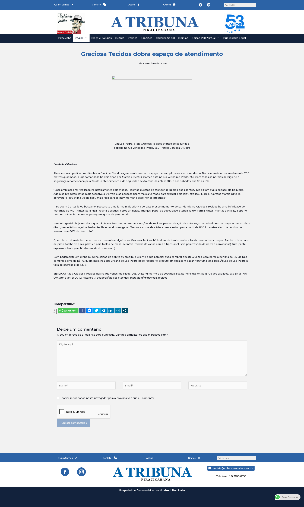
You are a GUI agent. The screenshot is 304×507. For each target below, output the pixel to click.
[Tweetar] (96, 310)
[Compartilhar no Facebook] (82, 310)
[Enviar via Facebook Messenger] (89, 310)
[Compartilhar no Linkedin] (110, 310)
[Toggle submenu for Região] (86, 38)
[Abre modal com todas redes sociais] (125, 310)
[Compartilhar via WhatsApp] (68, 310)
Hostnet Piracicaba (172, 490)
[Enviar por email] (118, 310)
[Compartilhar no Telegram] (103, 310)
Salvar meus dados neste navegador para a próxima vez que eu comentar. (108, 398)
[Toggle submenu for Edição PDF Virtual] (218, 38)
